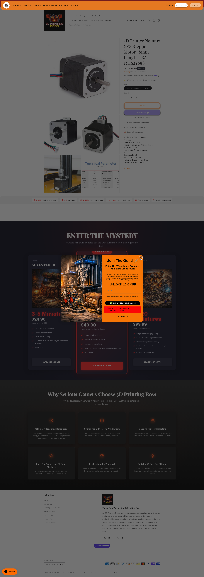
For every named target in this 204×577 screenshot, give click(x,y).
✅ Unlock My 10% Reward (123, 303)
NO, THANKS (123, 316)
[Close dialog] (140, 257)
